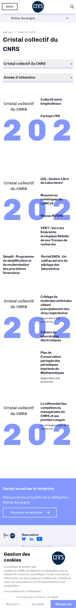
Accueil (8, 32)
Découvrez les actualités (26, 512)
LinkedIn (31, 539)
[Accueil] (38, 7)
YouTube (39, 539)
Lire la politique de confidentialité (22, 591)
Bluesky (24, 539)
